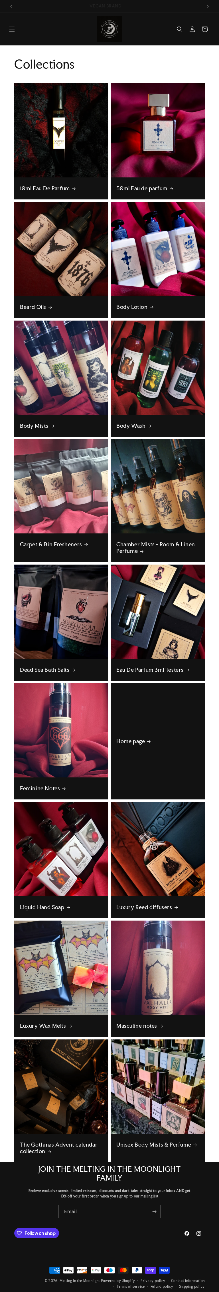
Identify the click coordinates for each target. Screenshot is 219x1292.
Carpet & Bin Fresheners (51, 544)
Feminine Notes (40, 788)
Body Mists (34, 426)
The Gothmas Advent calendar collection (59, 1148)
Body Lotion (132, 307)
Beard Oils (33, 307)
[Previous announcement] (11, 6)
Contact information (188, 1281)
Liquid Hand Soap (42, 907)
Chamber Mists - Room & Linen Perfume (155, 547)
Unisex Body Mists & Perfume (153, 1144)
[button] (12, 29)
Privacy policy (153, 1281)
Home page (130, 741)
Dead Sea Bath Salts (44, 670)
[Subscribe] (154, 1211)
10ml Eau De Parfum (45, 188)
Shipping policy (192, 1287)
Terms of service (131, 1287)
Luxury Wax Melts (43, 1026)
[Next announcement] (208, 6)
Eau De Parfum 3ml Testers (150, 670)
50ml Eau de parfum (141, 188)
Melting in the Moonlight (80, 1281)
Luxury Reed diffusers (144, 907)
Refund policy (162, 1287)
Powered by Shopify (118, 1281)
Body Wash (130, 426)
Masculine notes (136, 1026)
